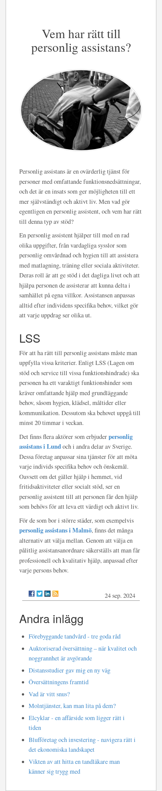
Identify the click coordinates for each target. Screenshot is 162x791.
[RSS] (55, 594)
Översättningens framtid (59, 682)
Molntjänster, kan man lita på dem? (72, 706)
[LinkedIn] (47, 594)
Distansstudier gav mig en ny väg (69, 670)
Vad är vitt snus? (49, 694)
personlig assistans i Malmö (55, 530)
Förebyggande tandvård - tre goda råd (75, 636)
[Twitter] (40, 594)
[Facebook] (32, 594)
